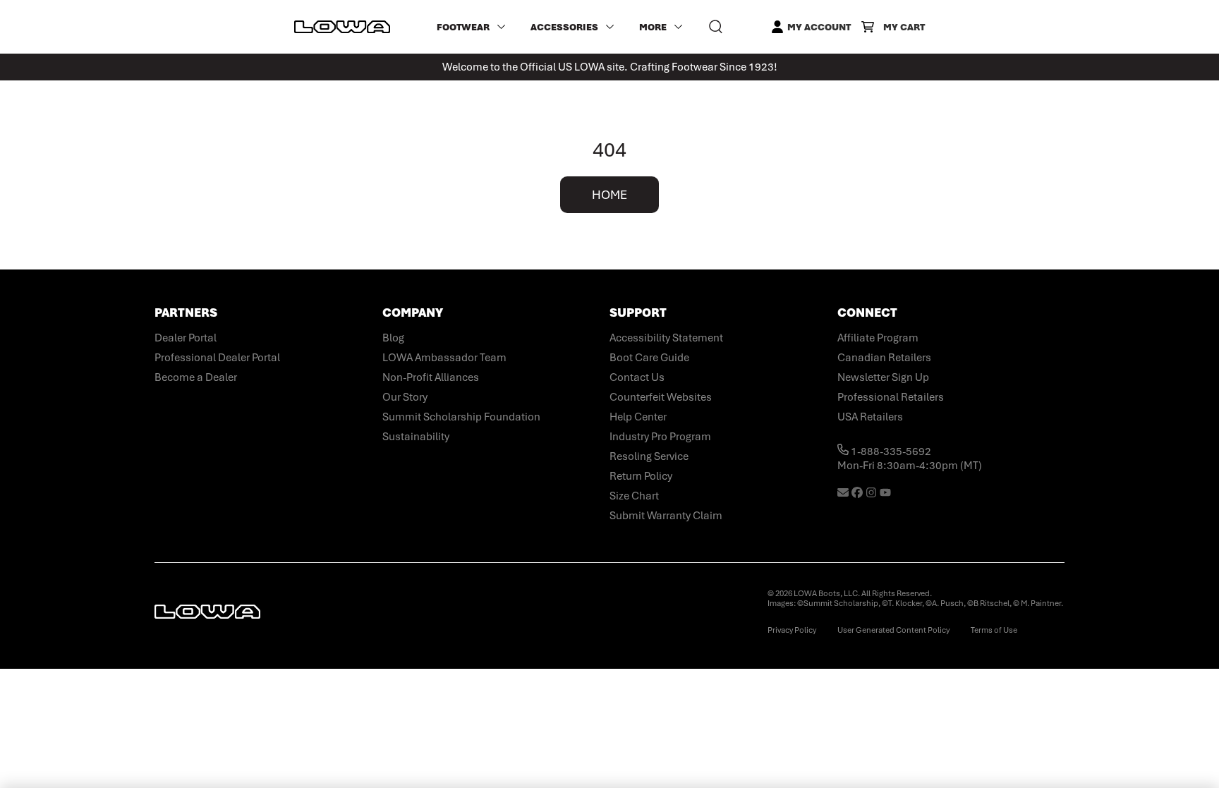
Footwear (463, 27)
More (653, 27)
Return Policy (641, 476)
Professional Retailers (890, 397)
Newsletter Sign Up (883, 377)
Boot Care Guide (649, 358)
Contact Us (637, 377)
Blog (393, 338)
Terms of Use (994, 630)
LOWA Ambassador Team (444, 358)
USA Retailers (870, 417)
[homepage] (342, 27)
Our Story (404, 397)
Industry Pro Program (660, 437)
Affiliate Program (877, 338)
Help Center (638, 417)
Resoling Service (649, 456)
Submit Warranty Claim (666, 516)
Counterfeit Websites (661, 397)
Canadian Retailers (884, 358)
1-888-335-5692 (890, 451)
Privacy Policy (792, 630)
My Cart (904, 27)
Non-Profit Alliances (430, 377)
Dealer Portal (185, 338)
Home (609, 194)
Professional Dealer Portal (217, 358)
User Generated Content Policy (893, 630)
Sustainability (415, 437)
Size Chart (634, 496)
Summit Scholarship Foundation (461, 417)
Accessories (564, 27)
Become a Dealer (195, 377)
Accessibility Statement (666, 338)
